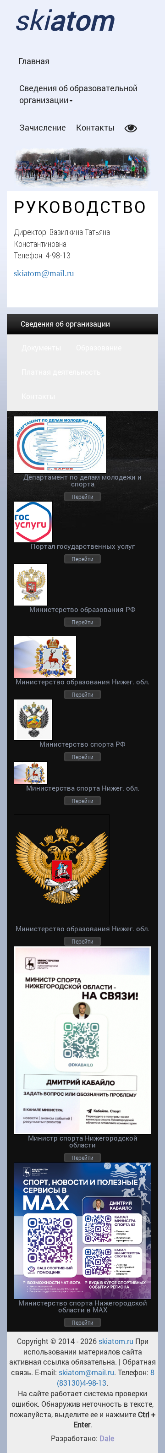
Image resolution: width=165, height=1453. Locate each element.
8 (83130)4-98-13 (105, 1377)
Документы (41, 347)
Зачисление (42, 127)
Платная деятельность (61, 372)
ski (63, 19)
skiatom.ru (115, 1341)
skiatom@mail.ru (44, 273)
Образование (98, 347)
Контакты (95, 127)
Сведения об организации (65, 323)
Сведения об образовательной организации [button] (78, 93)
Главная (34, 60)
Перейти (83, 496)
